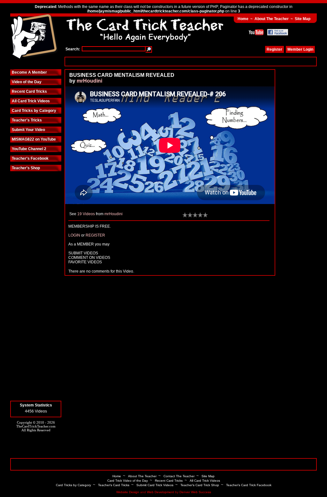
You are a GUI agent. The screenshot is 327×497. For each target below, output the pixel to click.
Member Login (300, 49)
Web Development (160, 492)
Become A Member (29, 72)
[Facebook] (277, 32)
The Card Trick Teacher (34, 37)
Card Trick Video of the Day (127, 480)
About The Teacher (272, 19)
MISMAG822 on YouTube (34, 139)
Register (274, 49)
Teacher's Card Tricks (113, 485)
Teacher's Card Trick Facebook (248, 485)
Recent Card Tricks (29, 91)
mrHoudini (89, 81)
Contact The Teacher (179, 476)
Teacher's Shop (26, 168)
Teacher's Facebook (30, 158)
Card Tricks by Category (34, 110)
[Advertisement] (190, 61)
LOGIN (74, 235)
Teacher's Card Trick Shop (199, 485)
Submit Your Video (28, 130)
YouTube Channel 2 (29, 149)
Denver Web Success (195, 492)
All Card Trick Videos (31, 101)
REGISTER (95, 235)
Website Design (127, 492)
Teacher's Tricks (27, 120)
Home (243, 19)
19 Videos (86, 214)
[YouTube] (256, 32)
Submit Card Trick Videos (154, 485)
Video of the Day (27, 82)
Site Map (302, 19)
